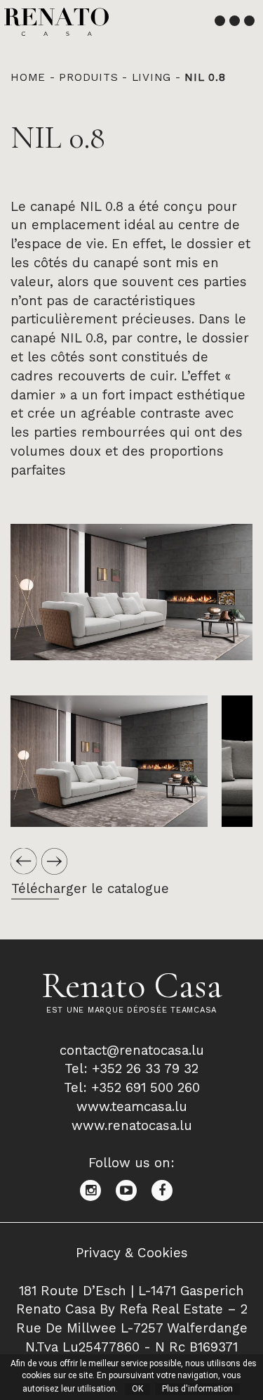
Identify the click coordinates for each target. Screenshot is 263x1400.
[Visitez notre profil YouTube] (133, 1189)
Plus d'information (197, 1389)
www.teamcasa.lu (131, 1107)
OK (137, 1389)
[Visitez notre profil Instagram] (98, 1189)
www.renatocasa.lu (132, 1126)
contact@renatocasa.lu (132, 1050)
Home (28, 77)
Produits (88, 77)
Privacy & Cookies (132, 1253)
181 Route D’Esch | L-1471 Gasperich (131, 1291)
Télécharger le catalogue (90, 889)
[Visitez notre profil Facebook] (167, 1189)
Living (152, 77)
